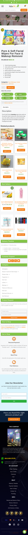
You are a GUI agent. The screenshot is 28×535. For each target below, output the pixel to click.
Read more (21, 178)
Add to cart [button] (7, 151)
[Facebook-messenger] (9, 260)
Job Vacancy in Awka (13, 508)
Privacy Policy (13, 505)
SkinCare (11, 84)
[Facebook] (11, 3)
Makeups (6, 19)
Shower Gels (5, 274)
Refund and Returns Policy (13, 500)
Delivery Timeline (13, 483)
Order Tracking (13, 469)
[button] (2, 6)
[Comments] (15, 260)
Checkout (13, 474)
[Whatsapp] (16, 3)
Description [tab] (6, 107)
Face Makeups (12, 19)
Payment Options (13, 486)
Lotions (4, 282)
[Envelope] (18, 260)
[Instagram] (14, 3)
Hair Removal (5, 296)
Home (1, 19)
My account (13, 471)
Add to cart (11, 87)
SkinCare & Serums (6, 293)
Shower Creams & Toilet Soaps (9, 272)
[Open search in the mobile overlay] (15, 10)
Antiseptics (5, 269)
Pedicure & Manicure (7, 288)
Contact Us (13, 491)
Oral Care (4, 290)
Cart (13, 476)
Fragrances (5, 277)
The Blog (13, 493)
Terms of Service (13, 502)
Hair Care (4, 280)
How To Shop (13, 488)
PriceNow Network (15, 532)
